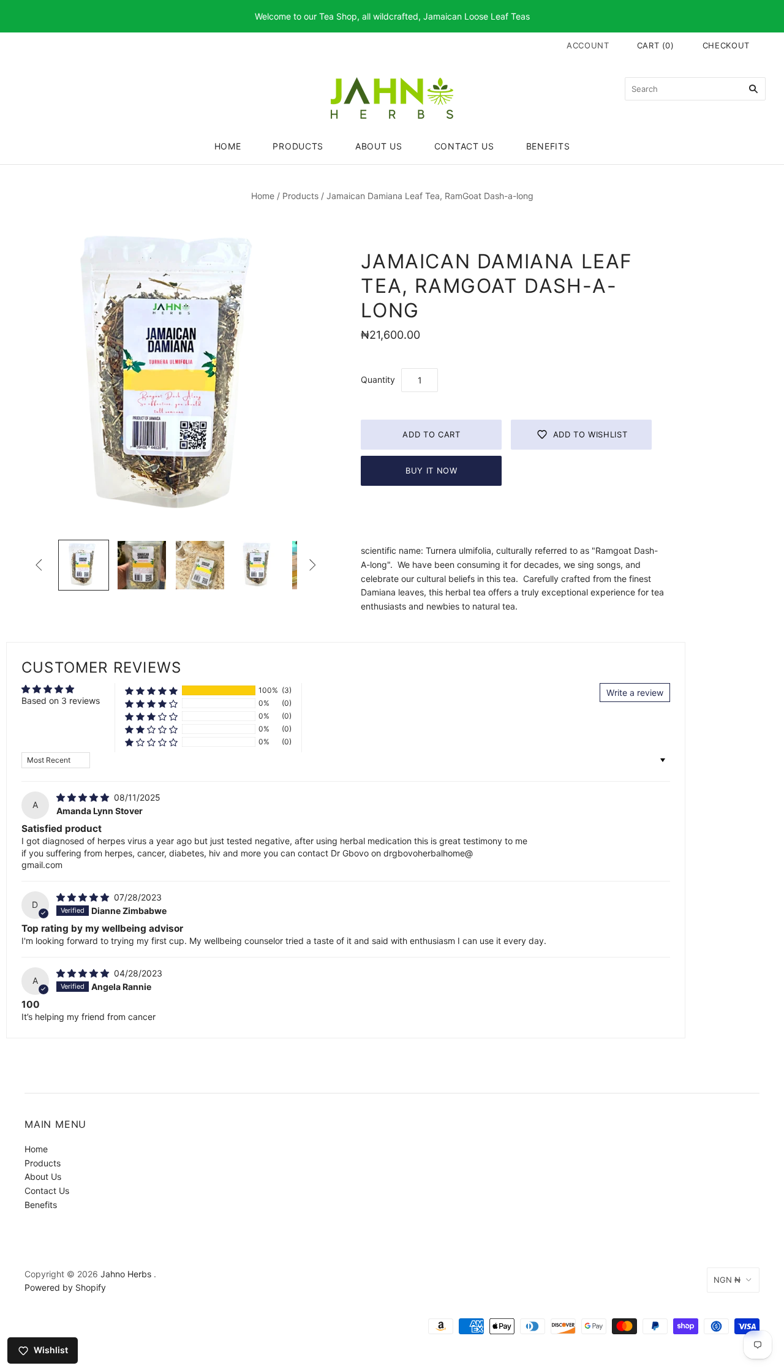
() (655, 45)
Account (588, 45)
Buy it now (431, 470)
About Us (378, 146)
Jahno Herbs (125, 1274)
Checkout (726, 45)
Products (298, 146)
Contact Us (464, 146)
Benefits (548, 146)
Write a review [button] (634, 692)
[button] (151, 691)
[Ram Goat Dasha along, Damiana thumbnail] (83, 565)
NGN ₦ (727, 1280)
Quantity (378, 379)
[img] (83, 797)
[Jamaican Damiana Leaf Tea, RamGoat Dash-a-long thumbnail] (141, 565)
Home (227, 146)
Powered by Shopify (65, 1287)
